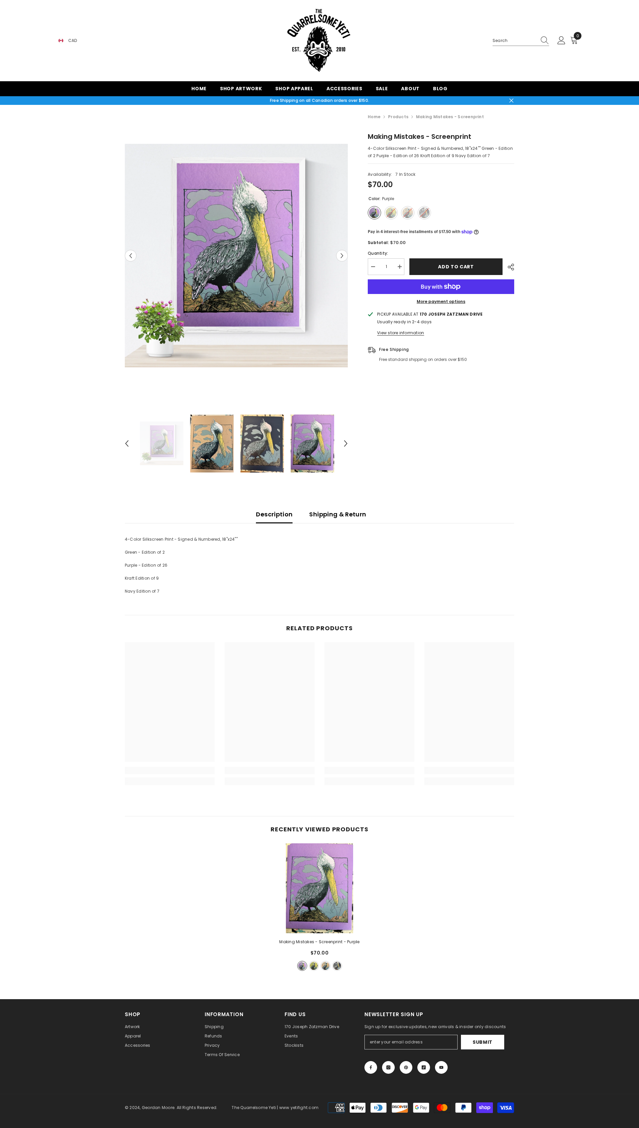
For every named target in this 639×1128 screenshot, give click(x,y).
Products (398, 117)
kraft (325, 966)
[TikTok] (423, 1067)
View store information (400, 333)
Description (274, 514)
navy (337, 966)
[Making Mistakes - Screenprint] (319, 888)
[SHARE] (508, 267)
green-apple (314, 966)
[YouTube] (441, 1067)
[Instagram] (388, 1067)
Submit (483, 1042)
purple (302, 966)
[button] (130, 255)
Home (374, 117)
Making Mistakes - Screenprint (319, 942)
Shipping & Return (337, 514)
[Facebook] (370, 1067)
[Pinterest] (406, 1067)
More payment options (441, 301)
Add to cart (457, 266)
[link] (170, 770)
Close (511, 101)
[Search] (521, 41)
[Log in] (561, 41)
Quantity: (378, 253)
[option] (236, 255)
